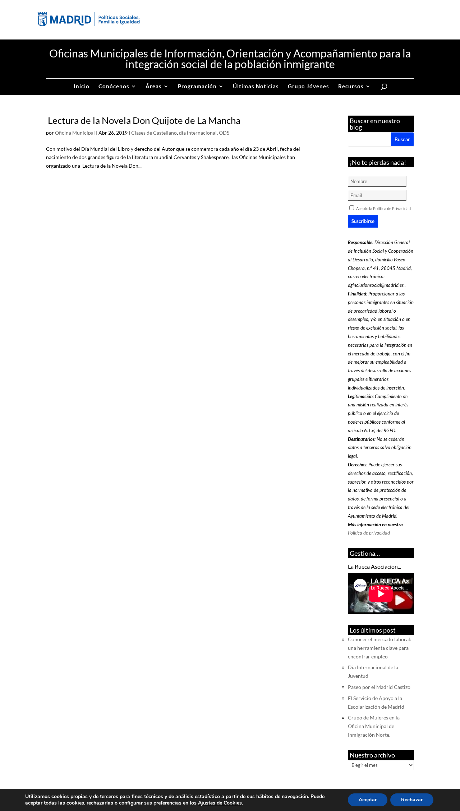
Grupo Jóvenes (308, 86)
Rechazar (412, 799)
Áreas (154, 86)
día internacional (198, 133)
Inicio (81, 86)
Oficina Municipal (75, 133)
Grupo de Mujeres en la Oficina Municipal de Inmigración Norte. (374, 726)
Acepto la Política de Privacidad (383, 208)
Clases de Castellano (154, 133)
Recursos (351, 86)
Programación (197, 86)
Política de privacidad (369, 533)
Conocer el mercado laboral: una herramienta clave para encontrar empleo (379, 647)
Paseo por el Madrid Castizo (379, 687)
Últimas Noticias (256, 86)
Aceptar (368, 799)
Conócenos (113, 86)
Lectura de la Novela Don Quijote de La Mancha (143, 120)
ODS (224, 133)
